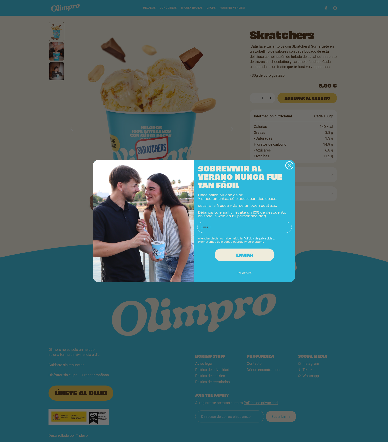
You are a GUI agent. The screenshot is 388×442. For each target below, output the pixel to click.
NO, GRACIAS (244, 272)
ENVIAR (244, 254)
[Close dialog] (289, 165)
